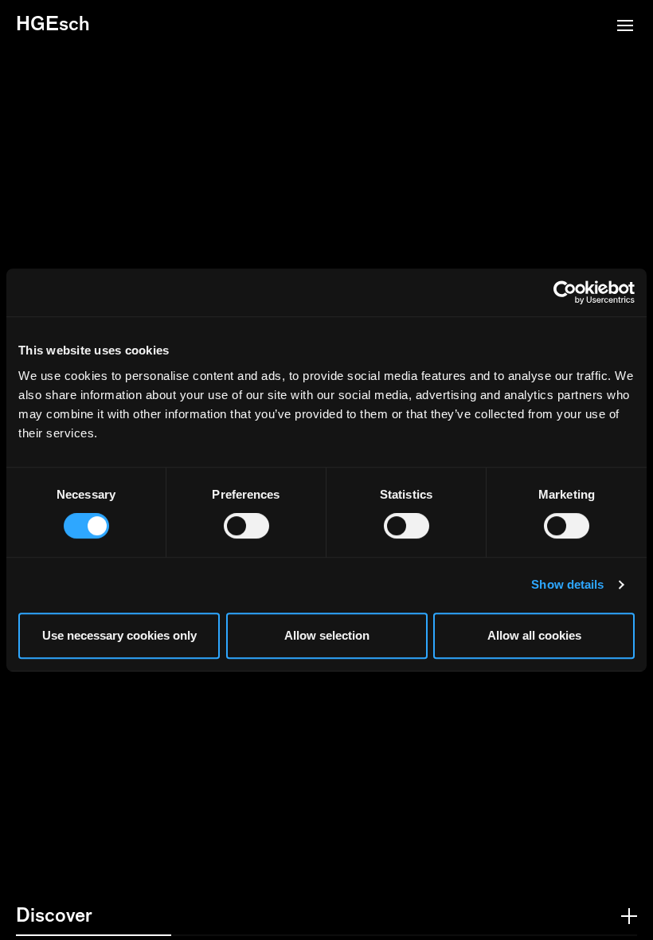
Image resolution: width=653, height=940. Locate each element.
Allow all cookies (534, 635)
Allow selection (327, 635)
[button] (625, 27)
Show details (567, 584)
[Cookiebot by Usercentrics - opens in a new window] (565, 292)
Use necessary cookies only (119, 635)
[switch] (246, 526)
